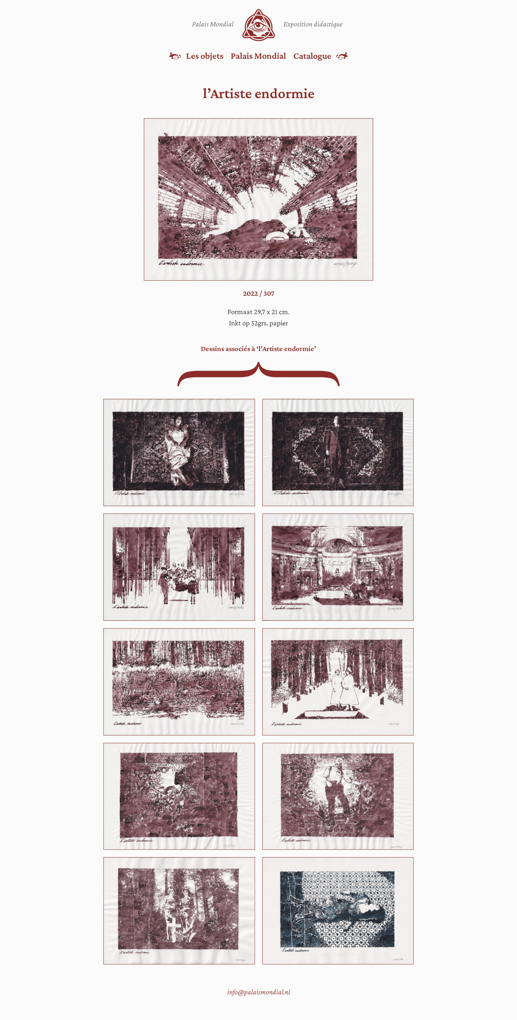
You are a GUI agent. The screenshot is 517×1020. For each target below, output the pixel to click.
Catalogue (312, 55)
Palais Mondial (258, 55)
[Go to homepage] (258, 25)
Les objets (204, 55)
